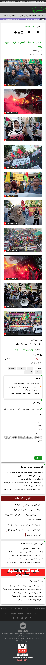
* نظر (40, 440)
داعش (38, 372)
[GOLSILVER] (23, 572)
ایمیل (40, 422)
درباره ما (43, 608)
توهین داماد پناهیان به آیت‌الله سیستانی (25, 586)
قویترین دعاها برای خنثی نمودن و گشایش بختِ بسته (24, 525)
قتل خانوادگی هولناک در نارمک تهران (29, 475)
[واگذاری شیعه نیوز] (23, 19)
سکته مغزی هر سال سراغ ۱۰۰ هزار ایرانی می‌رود (26, 555)
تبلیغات (36, 613)
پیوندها (20, 608)
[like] (23, 359)
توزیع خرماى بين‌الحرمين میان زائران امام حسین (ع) (24, 559)
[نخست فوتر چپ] (23, 652)
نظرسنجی (28, 613)
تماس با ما (35, 608)
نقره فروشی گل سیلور (34, 535)
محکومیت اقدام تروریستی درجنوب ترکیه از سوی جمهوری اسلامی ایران (24, 388)
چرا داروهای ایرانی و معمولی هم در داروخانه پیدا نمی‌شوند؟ (22, 482)
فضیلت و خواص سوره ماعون (32, 548)
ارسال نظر (34, 363)
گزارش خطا (35, 355)
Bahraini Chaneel (34, 520)
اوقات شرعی (4, 608)
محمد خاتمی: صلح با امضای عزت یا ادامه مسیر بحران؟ (24, 472)
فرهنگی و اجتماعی (29, 26)
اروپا (29, 368)
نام (41, 414)
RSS (7, 613)
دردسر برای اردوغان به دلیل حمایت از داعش (25, 393)
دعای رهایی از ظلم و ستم (33, 505)
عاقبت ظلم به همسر (14, 505)
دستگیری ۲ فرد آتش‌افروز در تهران (30, 479)
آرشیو (27, 608)
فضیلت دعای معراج (20, 510)
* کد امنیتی (38, 429)
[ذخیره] (22, 32)
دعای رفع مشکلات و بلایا (13, 515)
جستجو (20, 613)
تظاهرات (12, 368)
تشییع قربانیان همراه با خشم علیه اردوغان (26, 383)
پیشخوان (39, 26)
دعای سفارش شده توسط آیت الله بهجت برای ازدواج (24, 530)
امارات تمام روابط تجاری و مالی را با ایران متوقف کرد (24, 552)
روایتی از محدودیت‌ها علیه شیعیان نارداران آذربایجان (22, 589)
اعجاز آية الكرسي (36, 510)
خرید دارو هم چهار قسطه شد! (29, 599)
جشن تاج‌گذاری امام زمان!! (32, 486)
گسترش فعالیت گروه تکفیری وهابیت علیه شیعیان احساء (23, 562)
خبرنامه (13, 613)
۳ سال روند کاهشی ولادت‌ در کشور (27, 592)
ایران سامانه (18, 641)
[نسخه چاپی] (15, 32)
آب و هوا (13, 608)
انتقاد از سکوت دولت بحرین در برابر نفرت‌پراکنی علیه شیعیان (22, 489)
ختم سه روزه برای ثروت (33, 515)
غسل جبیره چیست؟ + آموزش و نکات (26, 596)
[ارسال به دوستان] (19, 32)
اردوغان (21, 368)
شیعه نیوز (29, 372)
